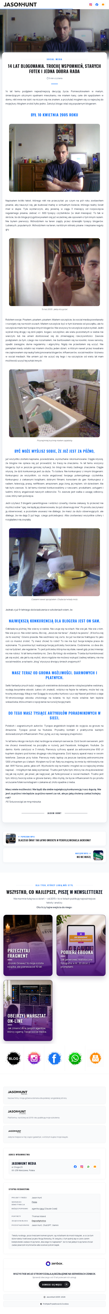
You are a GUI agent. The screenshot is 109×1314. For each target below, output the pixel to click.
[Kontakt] (103, 4)
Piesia (34, 1202)
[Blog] (13, 1058)
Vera (42, 1208)
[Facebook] (96, 4)
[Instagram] (90, 4)
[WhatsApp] (75, 1058)
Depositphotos (39, 1221)
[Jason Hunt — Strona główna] (20, 4)
